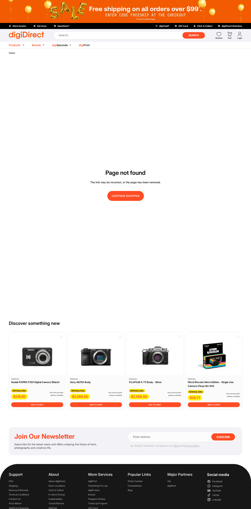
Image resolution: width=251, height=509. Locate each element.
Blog (130, 490)
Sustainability (55, 499)
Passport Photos (96, 499)
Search (194, 35)
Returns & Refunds (18, 490)
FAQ (11, 481)
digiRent (171, 485)
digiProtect (94, 490)
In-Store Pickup (57, 494)
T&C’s (176, 445)
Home (12, 53)
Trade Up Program (97, 503)
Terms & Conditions (19, 494)
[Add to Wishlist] (61, 336)
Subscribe (223, 436)
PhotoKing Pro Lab (97, 485)
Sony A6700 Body (80, 382)
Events (91, 494)
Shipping (13, 485)
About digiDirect (57, 481)
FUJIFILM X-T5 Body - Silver (145, 382)
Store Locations (57, 485)
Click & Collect (56, 490)
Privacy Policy (191, 445)
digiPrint (92, 481)
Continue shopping (125, 195)
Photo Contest (135, 481)
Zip (169, 481)
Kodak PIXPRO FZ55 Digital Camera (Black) (35, 382)
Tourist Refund (56, 503)
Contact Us (14, 499)
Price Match (15, 503)
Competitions (134, 485)
